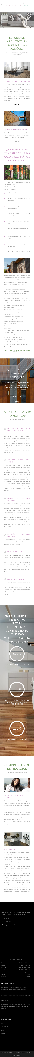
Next (18, 401)
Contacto (3, 1037)
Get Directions (7, 918)
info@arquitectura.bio (9, 925)
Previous (15, 401)
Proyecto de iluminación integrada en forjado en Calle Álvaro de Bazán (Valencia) (17, 997)
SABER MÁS (17, 104)
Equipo (3, 1033)
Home (2, 1023)
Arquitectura (4, 1026)
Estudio (3, 1030)
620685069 (7, 921)
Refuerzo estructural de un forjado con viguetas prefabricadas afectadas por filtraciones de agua (13, 988)
